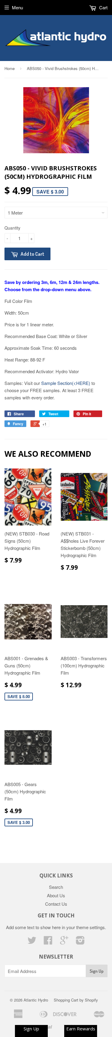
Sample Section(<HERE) (65, 383)
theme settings (90, 927)
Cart (103, 7)
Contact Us (56, 904)
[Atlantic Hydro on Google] (64, 942)
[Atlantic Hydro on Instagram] (80, 942)
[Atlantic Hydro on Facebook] (48, 942)
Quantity (12, 228)
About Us (56, 895)
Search (56, 887)
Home (9, 68)
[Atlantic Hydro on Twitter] (31, 942)
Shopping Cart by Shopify (76, 1000)
